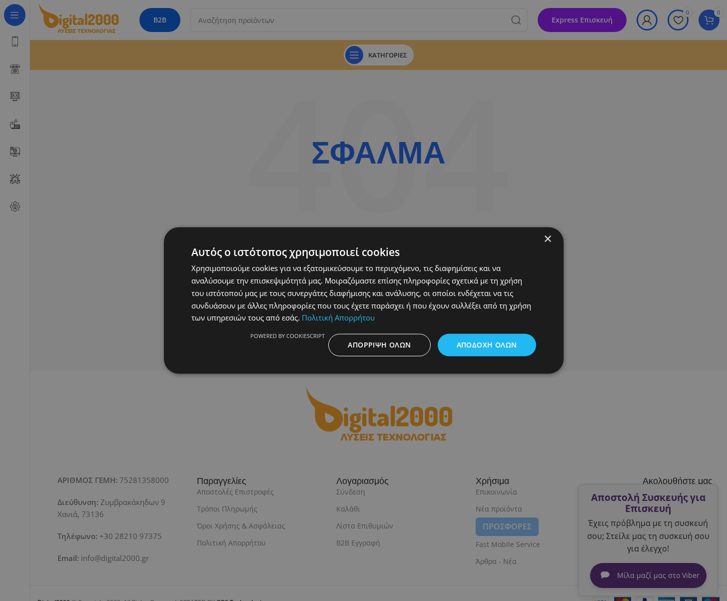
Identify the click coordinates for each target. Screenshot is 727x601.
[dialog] (363, 300)
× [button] (547, 239)
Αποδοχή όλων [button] (487, 345)
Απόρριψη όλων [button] (379, 345)
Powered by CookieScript (287, 336)
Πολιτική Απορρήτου (338, 317)
